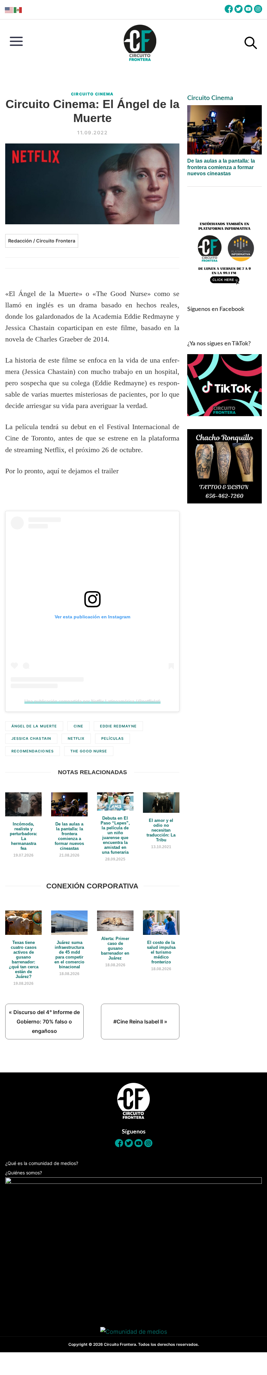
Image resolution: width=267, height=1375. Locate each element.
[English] (9, 9)
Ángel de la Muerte (34, 726)
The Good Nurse (88, 751)
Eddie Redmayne (118, 726)
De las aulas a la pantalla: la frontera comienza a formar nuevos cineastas (221, 167)
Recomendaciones (32, 751)
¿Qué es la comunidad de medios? (41, 1163)
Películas (112, 738)
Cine (78, 726)
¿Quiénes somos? (23, 1172)
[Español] (18, 9)
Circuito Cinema (92, 94)
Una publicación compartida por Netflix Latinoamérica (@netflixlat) (92, 701)
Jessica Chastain (31, 738)
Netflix (76, 738)
